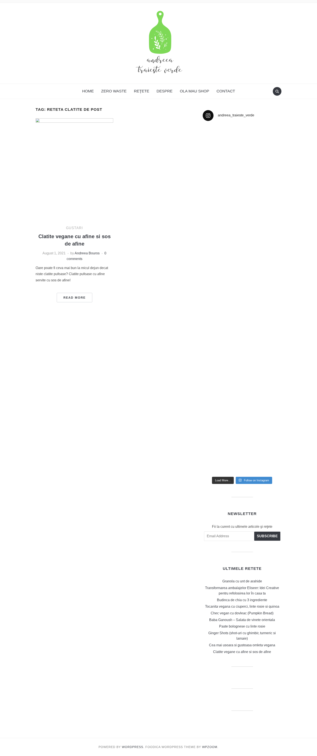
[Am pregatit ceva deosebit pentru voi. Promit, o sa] (222, 330)
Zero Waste (114, 91)
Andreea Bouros (87, 253)
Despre (165, 91)
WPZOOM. (210, 747)
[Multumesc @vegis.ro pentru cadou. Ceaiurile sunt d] (222, 401)
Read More (74, 297)
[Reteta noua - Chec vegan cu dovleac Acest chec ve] (222, 198)
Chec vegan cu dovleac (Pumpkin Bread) (242, 613)
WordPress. (133, 747)
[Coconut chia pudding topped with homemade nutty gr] (262, 313)
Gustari (74, 228)
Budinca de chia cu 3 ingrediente (242, 600)
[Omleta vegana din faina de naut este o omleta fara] (262, 431)
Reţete (141, 91)
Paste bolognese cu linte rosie (242, 626)
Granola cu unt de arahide (242, 581)
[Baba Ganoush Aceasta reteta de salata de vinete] (262, 181)
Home (88, 91)
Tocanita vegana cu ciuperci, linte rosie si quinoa (242, 606)
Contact (226, 91)
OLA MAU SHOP (194, 91)
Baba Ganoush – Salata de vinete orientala (242, 620)
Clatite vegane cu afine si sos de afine (242, 652)
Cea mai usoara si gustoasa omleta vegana (242, 645)
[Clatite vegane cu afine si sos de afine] (74, 170)
